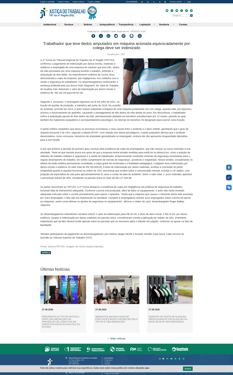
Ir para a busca (78, 2)
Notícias (90, 24)
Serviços (71, 24)
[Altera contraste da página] (165, 2)
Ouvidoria (166, 24)
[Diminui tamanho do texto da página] (154, 2)
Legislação (147, 24)
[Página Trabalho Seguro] (52, 349)
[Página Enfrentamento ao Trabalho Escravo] (95, 349)
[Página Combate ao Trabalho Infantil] (72, 349)
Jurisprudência (107, 24)
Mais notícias (118, 338)
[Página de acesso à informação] (142, 2)
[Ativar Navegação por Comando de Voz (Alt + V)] (229, 167)
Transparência (127, 24)
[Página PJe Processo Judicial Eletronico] (136, 349)
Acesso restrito (176, 2)
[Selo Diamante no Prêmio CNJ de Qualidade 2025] (92, 13)
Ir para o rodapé (94, 2)
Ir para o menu (63, 2)
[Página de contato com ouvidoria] (176, 10)
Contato (186, 24)
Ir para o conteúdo (47, 2)
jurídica (45, 253)
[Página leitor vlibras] (160, 2)
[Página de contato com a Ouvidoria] (172, 358)
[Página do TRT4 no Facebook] (186, 10)
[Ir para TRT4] (62, 13)
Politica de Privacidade (112, 373)
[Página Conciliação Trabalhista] (180, 349)
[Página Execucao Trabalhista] (157, 349)
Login (189, 2)
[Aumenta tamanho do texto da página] (148, 2)
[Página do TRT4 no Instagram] (191, 10)
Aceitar (188, 369)
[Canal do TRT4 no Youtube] (167, 10)
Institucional (51, 24)
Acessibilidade (131, 2)
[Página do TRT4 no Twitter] (181, 10)
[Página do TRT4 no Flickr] (172, 10)
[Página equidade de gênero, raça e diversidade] (117, 349)
